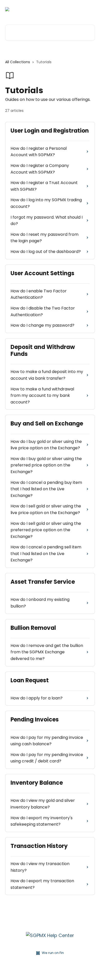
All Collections (17, 62)
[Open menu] (90, 9)
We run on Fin (53, 952)
